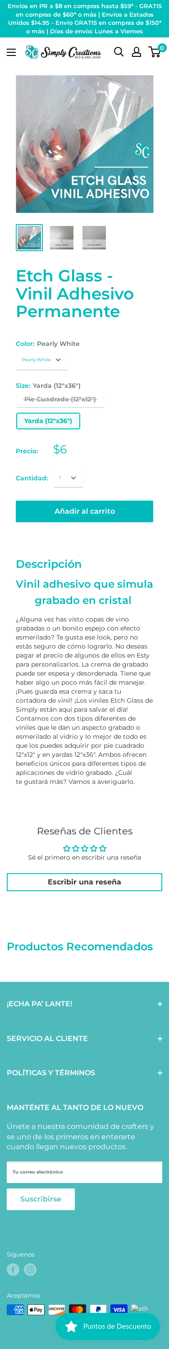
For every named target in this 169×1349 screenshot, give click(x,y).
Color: (48, 344)
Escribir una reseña (84, 882)
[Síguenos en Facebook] (13, 1269)
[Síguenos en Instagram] (30, 1269)
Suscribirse (40, 1199)
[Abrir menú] (11, 52)
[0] (154, 51)
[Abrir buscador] (119, 52)
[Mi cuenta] (136, 52)
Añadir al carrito (85, 511)
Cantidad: (32, 478)
